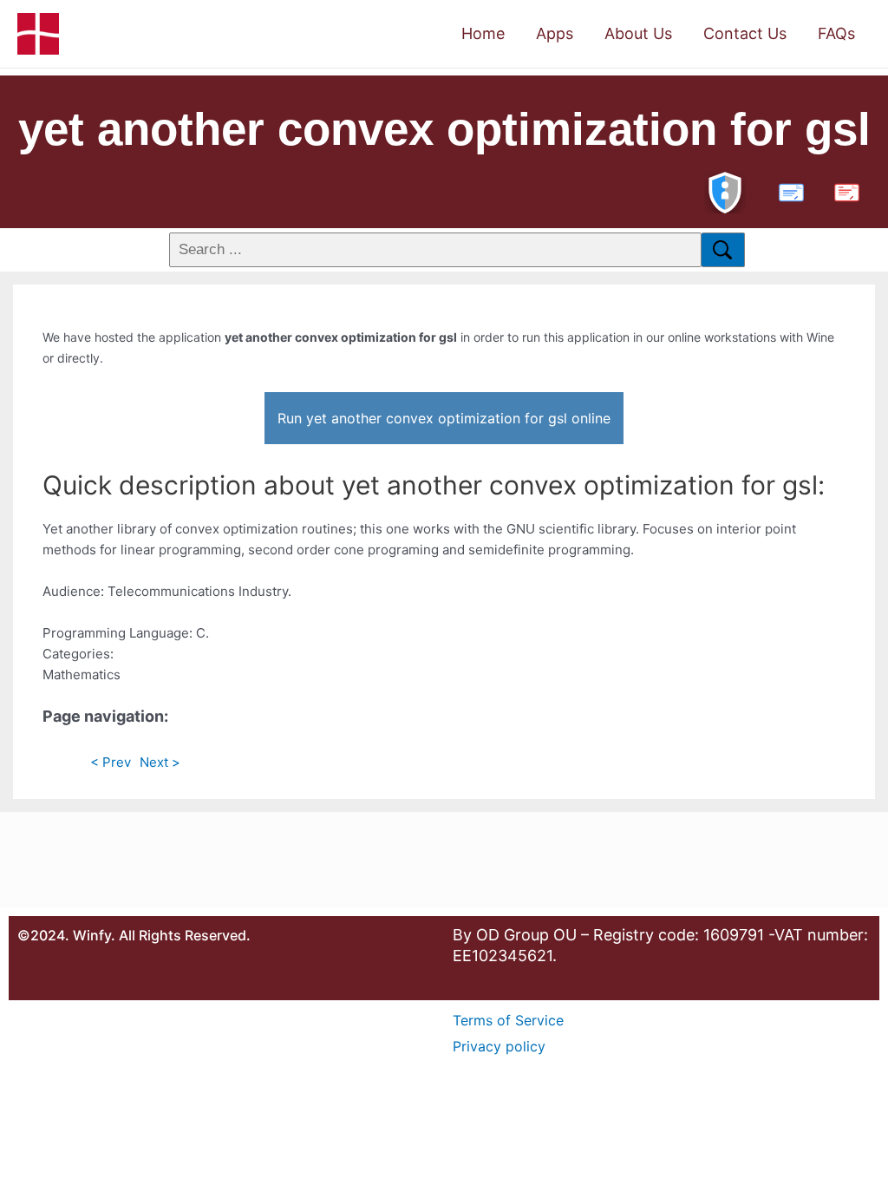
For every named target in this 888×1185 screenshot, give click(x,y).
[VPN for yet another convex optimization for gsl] (725, 190)
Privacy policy (499, 1046)
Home (483, 33)
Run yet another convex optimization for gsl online (444, 418)
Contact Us (745, 33)
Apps (554, 33)
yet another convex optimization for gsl (444, 128)
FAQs (836, 33)
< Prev (110, 762)
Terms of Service (508, 1020)
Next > (160, 762)
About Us (638, 33)
